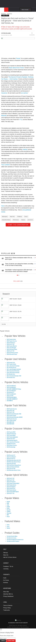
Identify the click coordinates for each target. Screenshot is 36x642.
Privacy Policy (7, 608)
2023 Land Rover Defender (13, 467)
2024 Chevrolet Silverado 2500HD (14, 417)
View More (4, 324)
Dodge (8, 506)
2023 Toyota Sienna (11, 485)
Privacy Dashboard (8, 596)
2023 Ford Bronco (11, 342)
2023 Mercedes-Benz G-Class (14, 462)
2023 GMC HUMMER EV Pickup (14, 389)
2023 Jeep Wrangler (11, 347)
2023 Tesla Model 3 (11, 385)
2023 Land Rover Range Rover (14, 465)
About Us (5, 555)
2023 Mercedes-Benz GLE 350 (14, 460)
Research (6, 294)
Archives (5, 582)
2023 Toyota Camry (11, 339)
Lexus (8, 526)
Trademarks (6, 610)
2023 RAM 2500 (10, 424)
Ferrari (18, 58)
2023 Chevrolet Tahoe (12, 349)
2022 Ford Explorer (11, 486)
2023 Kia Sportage (11, 447)
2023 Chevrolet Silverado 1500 (14, 414)
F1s (21, 119)
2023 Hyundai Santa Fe (12, 440)
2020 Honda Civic (11, 362)
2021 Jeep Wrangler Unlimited (14, 369)
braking (25, 149)
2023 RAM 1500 (10, 422)
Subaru (8, 528)
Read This (9, 13)
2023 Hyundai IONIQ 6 (12, 397)
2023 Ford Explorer (11, 481)
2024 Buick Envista (11, 443)
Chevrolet (9, 513)
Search (33, 11)
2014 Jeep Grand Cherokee (13, 371)
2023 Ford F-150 (10, 344)
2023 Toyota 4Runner (12, 346)
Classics (23, 219)
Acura (8, 516)
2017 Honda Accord (11, 367)
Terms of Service (7, 605)
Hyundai (8, 510)
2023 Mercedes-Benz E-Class (14, 470)
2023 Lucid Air (10, 395)
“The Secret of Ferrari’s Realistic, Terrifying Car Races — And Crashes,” (17, 78)
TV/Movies (19, 216)
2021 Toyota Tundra (11, 364)
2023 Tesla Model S (11, 387)
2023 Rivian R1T (10, 392)
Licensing (5, 569)
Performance (16, 219)
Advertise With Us (8, 594)
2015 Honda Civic (11, 377)
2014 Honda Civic (11, 374)
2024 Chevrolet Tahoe (12, 354)
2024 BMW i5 (10, 400)
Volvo (8, 524)
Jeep (8, 505)
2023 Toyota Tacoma (12, 341)
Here (2, 206)
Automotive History (6, 219)
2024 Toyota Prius (11, 488)
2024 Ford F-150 (10, 493)
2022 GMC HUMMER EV (12, 399)
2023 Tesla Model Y (11, 457)
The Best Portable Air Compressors (15, 539)
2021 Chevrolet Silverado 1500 (14, 376)
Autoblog (3, 13)
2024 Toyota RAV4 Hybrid (13, 491)
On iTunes (6, 580)
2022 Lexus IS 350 (11, 468)
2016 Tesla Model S (11, 394)
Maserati (3, 115)
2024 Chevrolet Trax (11, 433)
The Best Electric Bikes (12, 536)
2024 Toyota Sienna (11, 490)
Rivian (8, 508)
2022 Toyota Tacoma (12, 419)
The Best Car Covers (11, 538)
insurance (4, 93)
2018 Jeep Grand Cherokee (13, 372)
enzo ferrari (30, 219)
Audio (4, 578)
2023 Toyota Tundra (11, 415)
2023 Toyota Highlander (12, 437)
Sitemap (5, 552)
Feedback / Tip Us (8, 566)
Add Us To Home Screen (9, 557)
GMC (8, 515)
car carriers (24, 93)
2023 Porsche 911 (11, 458)
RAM (8, 503)
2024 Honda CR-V (11, 438)
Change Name (10, 640)
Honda (8, 501)
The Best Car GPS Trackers (13, 541)
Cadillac (8, 511)
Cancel (3, 640)
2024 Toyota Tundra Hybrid (13, 483)
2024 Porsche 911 (11, 455)
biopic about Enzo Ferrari (16, 68)
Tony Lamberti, (5, 165)
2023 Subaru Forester (12, 445)
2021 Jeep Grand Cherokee (13, 366)
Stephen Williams (6, 33)
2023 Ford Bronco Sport (12, 352)
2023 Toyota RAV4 (11, 435)
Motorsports (4, 216)
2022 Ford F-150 (10, 351)
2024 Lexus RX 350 (11, 463)
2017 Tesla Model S (11, 390)
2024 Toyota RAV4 (11, 432)
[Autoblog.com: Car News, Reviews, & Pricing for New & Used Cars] (11, 10)
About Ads (6, 591)
